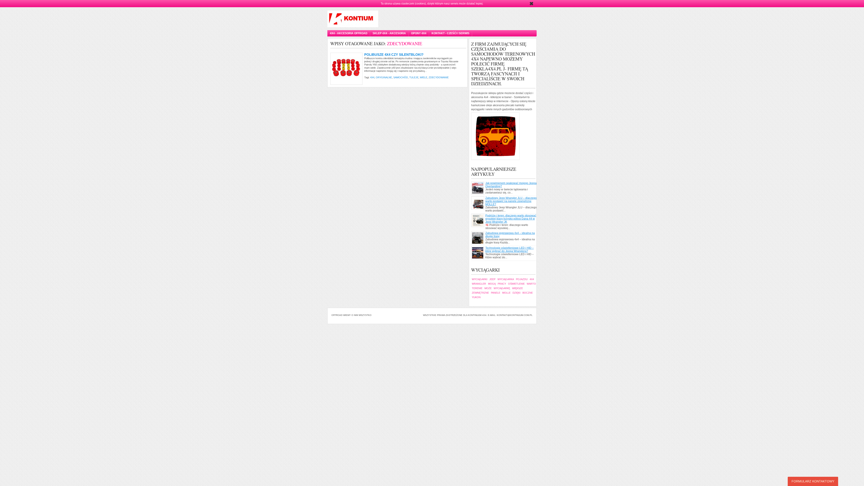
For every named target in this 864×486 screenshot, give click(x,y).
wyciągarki (479, 279)
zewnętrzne (480, 292)
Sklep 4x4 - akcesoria (389, 33)
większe (517, 288)
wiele (423, 77)
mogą (492, 283)
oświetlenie (516, 283)
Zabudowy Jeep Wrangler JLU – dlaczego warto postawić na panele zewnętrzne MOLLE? (511, 201)
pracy (502, 283)
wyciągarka (505, 279)
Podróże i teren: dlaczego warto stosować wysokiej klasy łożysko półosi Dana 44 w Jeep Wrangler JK (510, 218)
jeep (492, 279)
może (488, 288)
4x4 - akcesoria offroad (348, 33)
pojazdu (522, 279)
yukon (476, 297)
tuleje (413, 77)
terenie (477, 288)
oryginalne (384, 77)
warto (531, 283)
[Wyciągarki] (504, 136)
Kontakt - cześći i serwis (450, 33)
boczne (527, 292)
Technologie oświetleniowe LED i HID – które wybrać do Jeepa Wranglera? (509, 249)
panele (495, 292)
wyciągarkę (502, 288)
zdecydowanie (439, 77)
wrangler (479, 283)
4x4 (372, 77)
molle (506, 292)
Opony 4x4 (418, 33)
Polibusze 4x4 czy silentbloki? (393, 54)
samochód (400, 77)
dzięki (516, 292)
